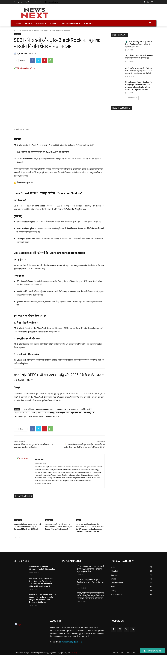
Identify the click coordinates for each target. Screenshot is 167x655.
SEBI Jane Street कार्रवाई (45, 413)
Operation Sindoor (22, 413)
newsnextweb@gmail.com (71, 642)
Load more (131, 98)
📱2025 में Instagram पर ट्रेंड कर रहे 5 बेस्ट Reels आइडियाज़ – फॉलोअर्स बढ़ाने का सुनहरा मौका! (138, 44)
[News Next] (15, 53)
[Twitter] (148, 1)
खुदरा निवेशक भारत (76, 413)
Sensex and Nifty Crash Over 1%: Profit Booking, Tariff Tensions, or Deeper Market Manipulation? (58, 526)
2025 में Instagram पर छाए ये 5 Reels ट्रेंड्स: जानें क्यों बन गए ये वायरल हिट (90, 582)
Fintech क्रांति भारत (28, 409)
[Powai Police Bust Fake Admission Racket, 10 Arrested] (20, 569)
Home (16, 30)
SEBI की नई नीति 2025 (62, 413)
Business (23, 30)
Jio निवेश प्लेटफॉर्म (85, 409)
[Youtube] (151, 1)
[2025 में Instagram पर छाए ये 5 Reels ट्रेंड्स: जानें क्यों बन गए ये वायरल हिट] (117, 58)
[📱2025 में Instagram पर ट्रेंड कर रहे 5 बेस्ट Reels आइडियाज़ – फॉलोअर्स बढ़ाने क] (117, 44)
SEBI (33, 413)
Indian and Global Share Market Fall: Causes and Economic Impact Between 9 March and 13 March (27, 526)
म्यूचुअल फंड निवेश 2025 (52, 416)
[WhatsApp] (50, 60)
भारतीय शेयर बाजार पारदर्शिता (36, 416)
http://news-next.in (40, 463)
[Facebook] (140, 1)
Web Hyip (73, 652)
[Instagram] (144, 1)
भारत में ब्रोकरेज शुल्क (20, 416)
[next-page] (19, 537)
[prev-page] (15, 537)
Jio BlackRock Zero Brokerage (67, 409)
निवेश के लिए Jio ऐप (89, 413)
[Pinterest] (44, 60)
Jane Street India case (44, 409)
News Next (23, 54)
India (78, 520)
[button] (150, 23)
